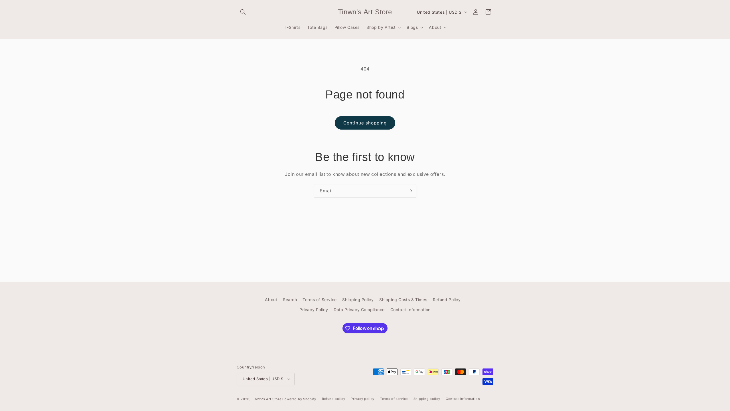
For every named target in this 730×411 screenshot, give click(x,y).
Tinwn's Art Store (266, 399)
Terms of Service (320, 299)
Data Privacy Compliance (359, 309)
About (271, 299)
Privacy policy (362, 399)
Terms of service (394, 399)
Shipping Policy (358, 299)
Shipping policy (426, 399)
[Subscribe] (409, 191)
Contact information (463, 399)
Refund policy (333, 399)
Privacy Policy (313, 309)
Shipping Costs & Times (403, 299)
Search (290, 299)
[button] (243, 12)
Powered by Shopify (299, 399)
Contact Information (410, 309)
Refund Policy (447, 299)
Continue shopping (365, 123)
